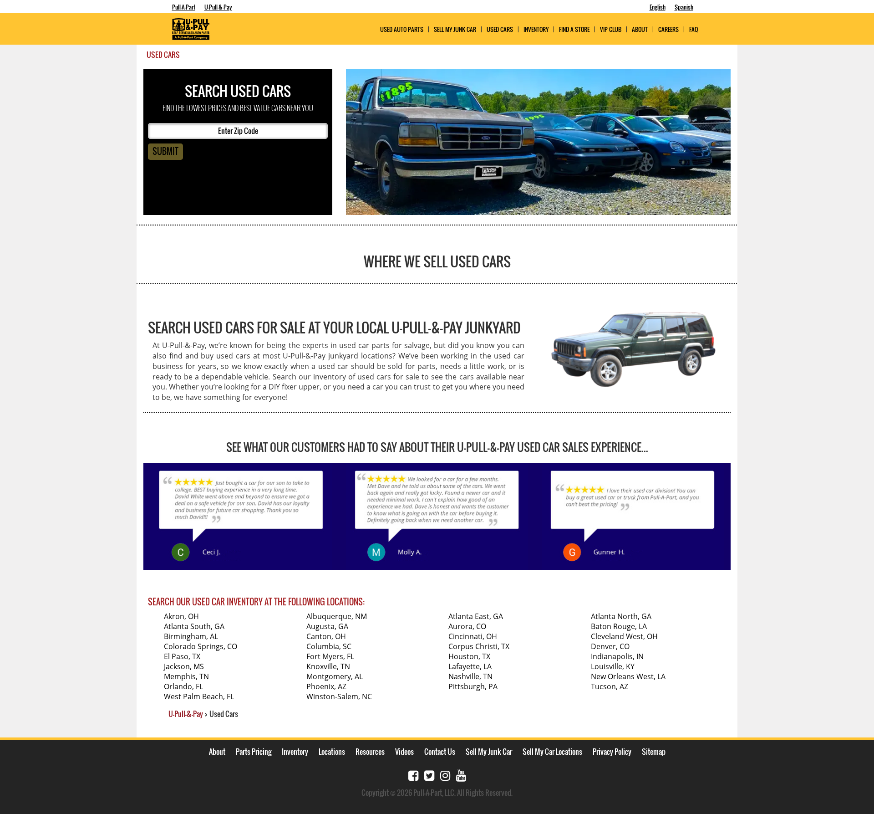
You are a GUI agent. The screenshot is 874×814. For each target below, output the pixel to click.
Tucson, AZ (609, 686)
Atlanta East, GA (475, 616)
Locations (332, 751)
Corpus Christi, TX (478, 646)
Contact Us (439, 751)
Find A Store (574, 29)
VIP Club (610, 29)
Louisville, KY (613, 666)
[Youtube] (461, 774)
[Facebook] (413, 774)
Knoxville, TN (328, 666)
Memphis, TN (186, 676)
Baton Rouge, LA (619, 626)
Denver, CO (610, 646)
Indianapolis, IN (617, 656)
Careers (668, 29)
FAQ (693, 29)
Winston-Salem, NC (339, 696)
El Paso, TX (182, 656)
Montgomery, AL (334, 676)
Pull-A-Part (183, 6)
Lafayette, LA (470, 666)
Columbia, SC (328, 646)
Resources (370, 751)
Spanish (684, 6)
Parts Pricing (253, 751)
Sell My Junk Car (455, 29)
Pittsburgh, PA (473, 686)
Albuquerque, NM (336, 616)
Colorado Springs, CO (200, 646)
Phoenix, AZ (326, 686)
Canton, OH (326, 636)
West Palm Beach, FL (199, 696)
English (658, 6)
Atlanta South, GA (194, 626)
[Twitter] (429, 774)
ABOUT (640, 29)
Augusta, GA (327, 626)
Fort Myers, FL (330, 656)
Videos (404, 751)
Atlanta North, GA (621, 616)
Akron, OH (181, 616)
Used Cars (500, 29)
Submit (165, 151)
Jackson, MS (184, 666)
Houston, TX (469, 656)
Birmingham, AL (191, 636)
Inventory (536, 29)
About (217, 751)
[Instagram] (445, 774)
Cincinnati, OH (472, 636)
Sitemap (654, 751)
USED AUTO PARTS (401, 29)
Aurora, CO (467, 626)
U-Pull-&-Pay (218, 6)
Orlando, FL (183, 686)
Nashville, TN (470, 676)
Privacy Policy (612, 751)
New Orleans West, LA (628, 676)
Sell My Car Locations (552, 751)
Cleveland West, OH (624, 636)
